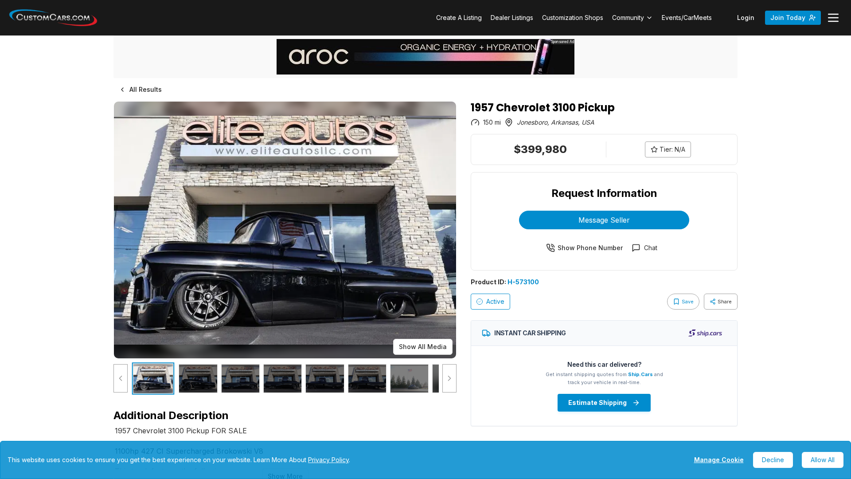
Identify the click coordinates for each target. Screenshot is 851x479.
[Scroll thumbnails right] (449, 378)
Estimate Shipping (597, 402)
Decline (773, 459)
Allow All (823, 459)
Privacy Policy (328, 459)
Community (628, 17)
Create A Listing (459, 17)
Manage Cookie (719, 459)
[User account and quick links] (833, 18)
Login (745, 17)
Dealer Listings (512, 17)
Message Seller (604, 220)
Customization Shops (572, 17)
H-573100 (523, 282)
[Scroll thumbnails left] (120, 378)
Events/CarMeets (687, 17)
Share (725, 301)
